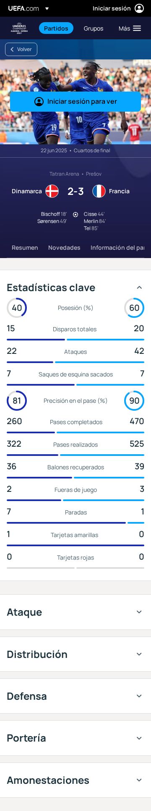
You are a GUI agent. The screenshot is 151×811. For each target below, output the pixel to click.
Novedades (64, 247)
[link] (56, 28)
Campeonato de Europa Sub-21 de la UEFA (19, 28)
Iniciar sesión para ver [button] (82, 101)
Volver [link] (24, 49)
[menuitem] (57, 28)
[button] (128, 28)
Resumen (25, 247)
